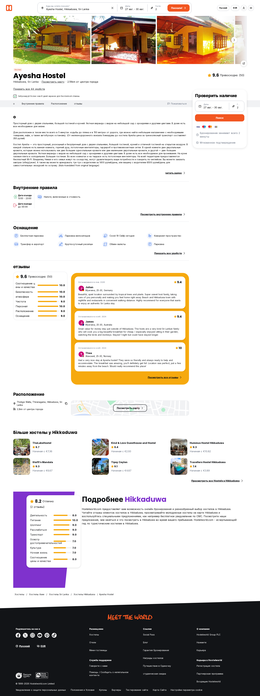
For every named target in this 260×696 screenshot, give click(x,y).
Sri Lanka (33, 81)
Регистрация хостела (208, 666)
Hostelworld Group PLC (208, 634)
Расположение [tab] (59, 103)
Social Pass (149, 634)
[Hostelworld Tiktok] (54, 635)
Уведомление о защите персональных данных (41, 690)
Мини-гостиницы (98, 650)
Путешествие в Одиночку (157, 666)
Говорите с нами (98, 666)
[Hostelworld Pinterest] (47, 635)
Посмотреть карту (53, 81)
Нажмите (201, 642)
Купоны (103, 690)
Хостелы (94, 634)
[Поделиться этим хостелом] (244, 63)
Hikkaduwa (19, 81)
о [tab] (14, 103)
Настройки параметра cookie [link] (186, 690)
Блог (145, 642)
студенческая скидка (154, 673)
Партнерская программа (210, 673)
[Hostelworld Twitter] (25, 635)
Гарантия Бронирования (156, 650)
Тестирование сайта (137, 690)
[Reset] (112, 8)
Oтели (92, 642)
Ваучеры (116, 690)
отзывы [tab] (78, 103)
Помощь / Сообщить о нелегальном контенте (108, 673)
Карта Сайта (159, 690)
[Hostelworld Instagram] (32, 635)
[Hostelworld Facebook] (18, 635)
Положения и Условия (82, 690)
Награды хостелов (153, 658)
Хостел (17, 70)
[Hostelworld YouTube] (39, 635)
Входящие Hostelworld (209, 681)
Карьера (201, 650)
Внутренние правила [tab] (33, 103)
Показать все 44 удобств (29, 88)
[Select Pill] (244, 8)
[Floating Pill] (234, 40)
